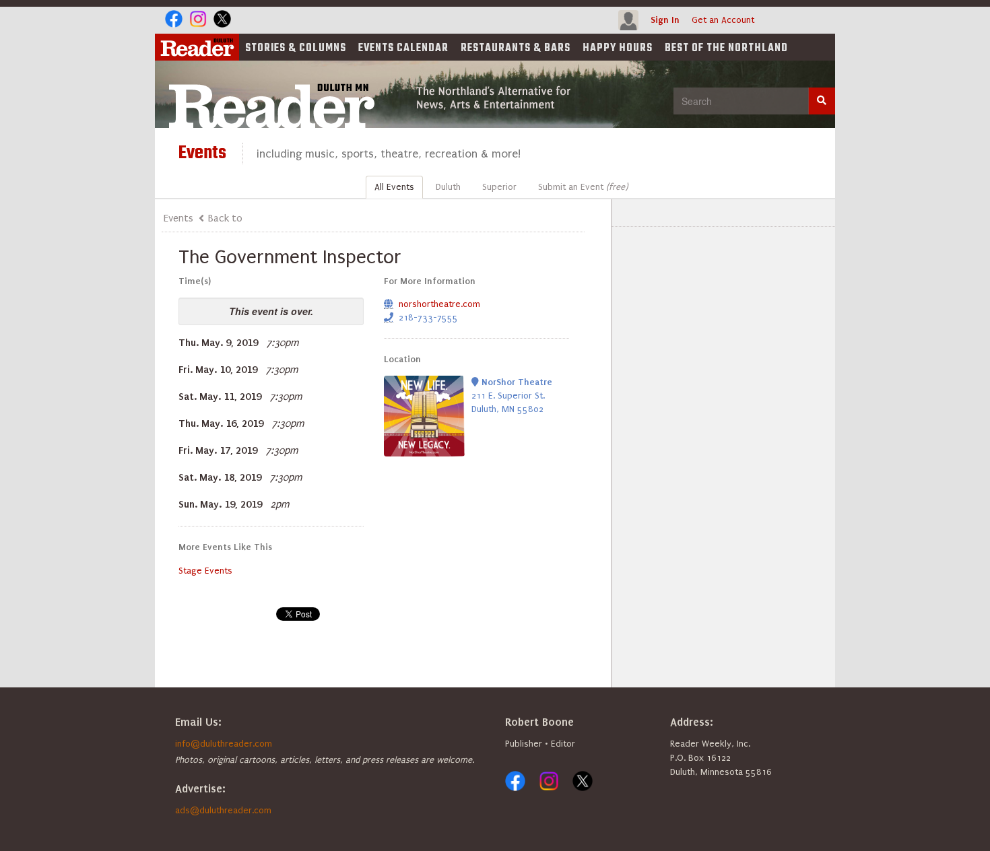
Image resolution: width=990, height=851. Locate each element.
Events (403, 48)
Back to (225, 218)
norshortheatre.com (439, 304)
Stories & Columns (295, 48)
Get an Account (723, 20)
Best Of (726, 48)
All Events (394, 187)
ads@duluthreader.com (223, 810)
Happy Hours (618, 48)
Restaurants (515, 48)
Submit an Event (583, 187)
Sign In (665, 20)
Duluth (448, 187)
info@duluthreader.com (223, 744)
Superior (499, 187)
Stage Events (205, 571)
